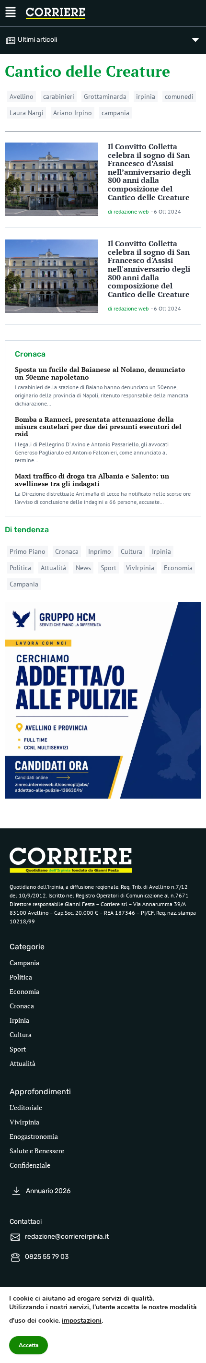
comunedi (179, 96)
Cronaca (67, 551)
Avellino (22, 96)
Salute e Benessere (37, 1150)
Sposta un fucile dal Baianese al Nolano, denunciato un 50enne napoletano (100, 373)
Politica (20, 567)
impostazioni (82, 1320)
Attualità (53, 567)
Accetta (28, 1345)
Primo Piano (28, 551)
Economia (178, 567)
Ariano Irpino (72, 112)
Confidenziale (30, 1165)
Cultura (131, 551)
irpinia (145, 96)
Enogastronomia (34, 1136)
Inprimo (99, 551)
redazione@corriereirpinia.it (67, 1236)
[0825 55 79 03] (15, 1257)
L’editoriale (26, 1107)
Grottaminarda (105, 96)
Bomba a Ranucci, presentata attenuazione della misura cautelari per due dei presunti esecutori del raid (98, 427)
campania (115, 112)
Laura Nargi (27, 112)
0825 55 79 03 (47, 1257)
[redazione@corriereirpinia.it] (15, 1237)
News (83, 567)
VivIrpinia (140, 567)
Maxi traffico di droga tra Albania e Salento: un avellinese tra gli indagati (92, 479)
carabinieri (58, 96)
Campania (24, 584)
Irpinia (161, 551)
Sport (108, 567)
